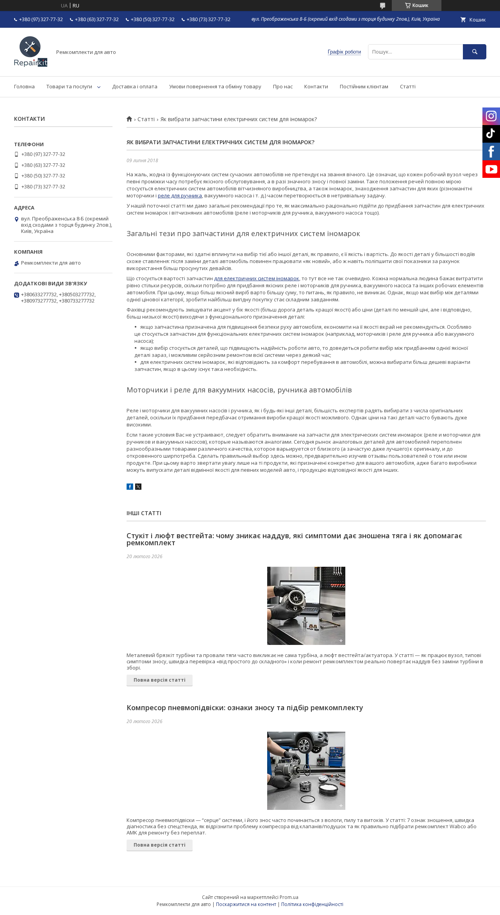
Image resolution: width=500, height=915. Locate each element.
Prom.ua (289, 897)
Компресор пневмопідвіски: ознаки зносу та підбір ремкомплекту (245, 707)
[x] (138, 487)
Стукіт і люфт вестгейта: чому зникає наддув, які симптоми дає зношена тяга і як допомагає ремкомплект (294, 539)
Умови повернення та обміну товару (215, 86)
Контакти (316, 86)
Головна (24, 86)
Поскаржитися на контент (246, 904)
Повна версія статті (160, 680)
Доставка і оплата (134, 86)
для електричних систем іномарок (256, 278)
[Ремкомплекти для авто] (30, 66)
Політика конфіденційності (312, 904)
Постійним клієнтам (364, 86)
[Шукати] (474, 51)
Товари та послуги (69, 86)
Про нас (283, 86)
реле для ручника (180, 195)
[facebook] (130, 487)
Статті (408, 86)
